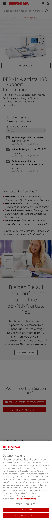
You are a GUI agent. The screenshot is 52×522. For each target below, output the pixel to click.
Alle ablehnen (26, 510)
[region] (26, 481)
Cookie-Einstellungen (26, 504)
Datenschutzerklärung (26, 498)
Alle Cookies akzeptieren (26, 515)
